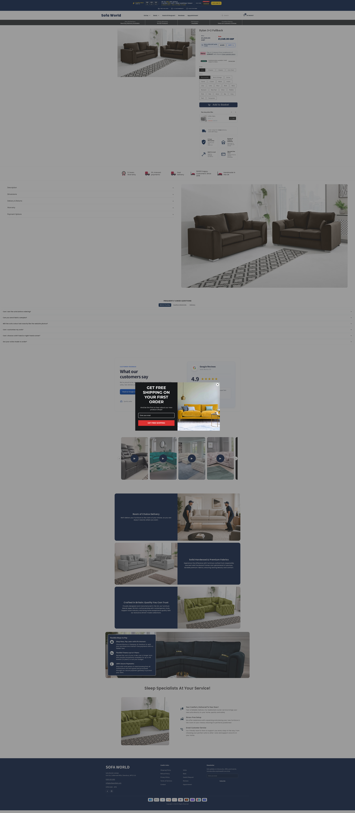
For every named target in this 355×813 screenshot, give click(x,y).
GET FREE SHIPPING (156, 423)
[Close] (217, 384)
